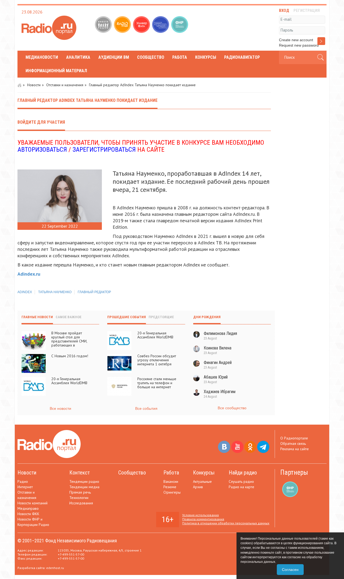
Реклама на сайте (294, 448)
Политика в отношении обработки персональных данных (225, 523)
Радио (22, 481)
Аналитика (78, 57)
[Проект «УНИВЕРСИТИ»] (142, 25)
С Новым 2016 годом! (69, 355)
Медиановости (42, 57)
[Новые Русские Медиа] (161, 25)
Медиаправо (28, 508)
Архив (198, 486)
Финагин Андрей (218, 362)
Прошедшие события (126, 317)
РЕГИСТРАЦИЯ (306, 10)
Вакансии (170, 481)
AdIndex (24, 292)
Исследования (81, 503)
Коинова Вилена (217, 348)
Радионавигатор (242, 57)
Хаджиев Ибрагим (219, 391)
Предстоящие (161, 317)
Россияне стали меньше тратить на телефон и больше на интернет (156, 382)
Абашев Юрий (216, 377)
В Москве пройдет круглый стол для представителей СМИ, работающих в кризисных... (69, 341)
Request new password (299, 45)
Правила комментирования (203, 519)
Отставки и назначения (64, 84)
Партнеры (294, 472)
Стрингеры (172, 492)
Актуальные (202, 481)
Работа (179, 57)
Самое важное (68, 317)
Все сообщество (232, 408)
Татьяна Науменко (54, 292)
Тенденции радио (84, 481)
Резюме (169, 486)
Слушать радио (241, 481)
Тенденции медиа (84, 486)
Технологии (78, 497)
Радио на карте (241, 486)
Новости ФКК (28, 513)
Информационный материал (56, 70)
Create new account (296, 40)
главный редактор (94, 292)
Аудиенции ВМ (113, 57)
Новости (34, 84)
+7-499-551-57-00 (71, 554)
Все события (146, 408)
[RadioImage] (123, 25)
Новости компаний (32, 503)
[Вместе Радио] (104, 25)
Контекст (79, 472)
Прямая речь (80, 492)
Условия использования (200, 515)
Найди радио (243, 472)
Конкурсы (205, 57)
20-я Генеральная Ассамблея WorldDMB (69, 380)
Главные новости (37, 317)
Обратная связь (293, 443)
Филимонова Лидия (220, 333)
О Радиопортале (294, 438)
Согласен (290, 569)
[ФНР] (180, 25)
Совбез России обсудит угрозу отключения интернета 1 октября (156, 359)
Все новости (60, 408)
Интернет (25, 486)
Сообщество (150, 57)
